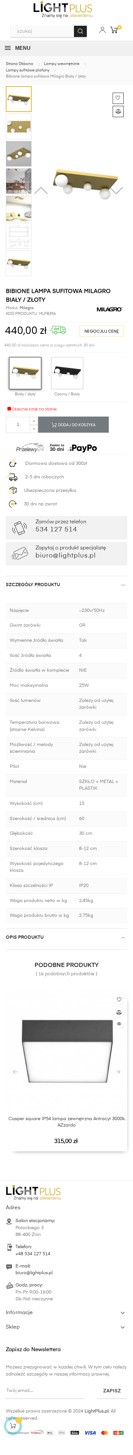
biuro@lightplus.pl (34, 1273)
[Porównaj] (118, 111)
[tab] (66, 586)
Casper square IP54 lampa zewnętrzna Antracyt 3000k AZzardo (66, 1122)
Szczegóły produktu (33, 585)
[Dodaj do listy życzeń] (118, 98)
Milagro (26, 308)
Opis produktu (25, 937)
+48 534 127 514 (32, 1254)
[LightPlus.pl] (66, 1431)
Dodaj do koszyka (76, 425)
